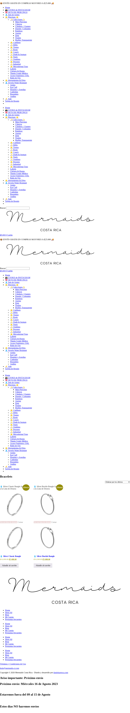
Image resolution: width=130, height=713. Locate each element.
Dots (17, 35)
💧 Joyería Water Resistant (16, 83)
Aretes (12, 85)
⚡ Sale (8, 99)
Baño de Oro (15, 78)
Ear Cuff (13, 87)
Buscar (3, 208)
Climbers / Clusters (22, 26)
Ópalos (18, 38)
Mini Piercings (21, 22)
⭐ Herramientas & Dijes (15, 80)
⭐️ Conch (14, 52)
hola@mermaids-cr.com (9, 668)
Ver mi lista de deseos (8, 522)
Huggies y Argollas (18, 89)
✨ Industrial (15, 64)
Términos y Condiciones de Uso (13, 664)
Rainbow (19, 31)
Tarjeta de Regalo (12, 101)
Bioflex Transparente (23, 40)
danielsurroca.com (60, 672)
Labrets (13, 69)
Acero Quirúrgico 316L (19, 76)
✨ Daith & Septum (18, 54)
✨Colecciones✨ (17, 19)
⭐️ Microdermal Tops (19, 66)
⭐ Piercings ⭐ (12, 17)
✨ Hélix (14, 45)
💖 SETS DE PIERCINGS (16, 12)
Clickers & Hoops (17, 71)
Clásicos (18, 24)
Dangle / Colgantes (23, 29)
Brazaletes (14, 94)
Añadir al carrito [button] (9, 565)
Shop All (8, 612)
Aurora (18, 33)
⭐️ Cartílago (15, 42)
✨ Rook (14, 50)
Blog (7, 615)
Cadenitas (14, 92)
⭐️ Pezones (15, 62)
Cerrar (20, 522)
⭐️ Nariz (14, 57)
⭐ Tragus (14, 47)
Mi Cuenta (9, 617)
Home (7, 7)
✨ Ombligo (15, 59)
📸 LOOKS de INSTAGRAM (17, 10)
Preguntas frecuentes (13, 619)
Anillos (13, 96)
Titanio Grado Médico (19, 73)
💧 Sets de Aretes (12, 15)
